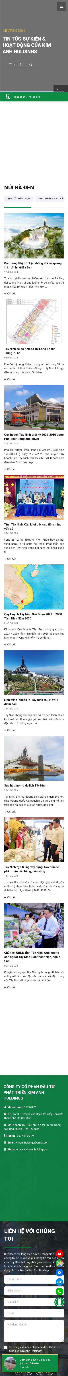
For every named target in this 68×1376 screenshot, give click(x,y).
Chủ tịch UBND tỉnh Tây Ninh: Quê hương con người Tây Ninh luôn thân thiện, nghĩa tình (32, 957)
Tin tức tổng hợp (19, 198)
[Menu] (61, 6)
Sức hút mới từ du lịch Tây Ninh (25, 785)
